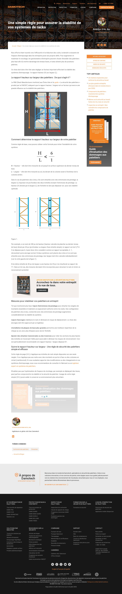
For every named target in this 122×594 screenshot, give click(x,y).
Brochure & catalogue (35, 540)
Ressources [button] (66, 3)
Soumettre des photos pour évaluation (81, 543)
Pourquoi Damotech (57, 534)
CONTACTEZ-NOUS (106, 7)
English (54, 569)
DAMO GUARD (33, 511)
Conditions (105, 582)
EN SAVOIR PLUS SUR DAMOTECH (55, 484)
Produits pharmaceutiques (14, 550)
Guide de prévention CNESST (37, 559)
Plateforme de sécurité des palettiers (103, 508)
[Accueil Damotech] (16, 7)
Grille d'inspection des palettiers (35, 545)
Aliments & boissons (12, 537)
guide (57, 82)
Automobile (10, 546)
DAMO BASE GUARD (35, 514)
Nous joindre (99, 531)
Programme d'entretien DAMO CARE (60, 513)
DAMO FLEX (10, 512)
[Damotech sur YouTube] (65, 564)
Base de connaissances (80, 536)
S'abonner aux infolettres (102, 542)
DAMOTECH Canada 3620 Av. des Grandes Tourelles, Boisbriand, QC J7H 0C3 (102, 551)
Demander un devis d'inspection (100, 539)
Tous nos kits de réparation (14, 507)
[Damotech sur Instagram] (61, 564)
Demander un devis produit (103, 536)
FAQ (74, 534)
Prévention (34, 449)
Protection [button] (52, 7)
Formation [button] (73, 7)
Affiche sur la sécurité (35, 548)
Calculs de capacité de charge (60, 510)
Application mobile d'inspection (104, 511)
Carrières (82, 3)
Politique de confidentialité (94, 582)
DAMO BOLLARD (34, 518)
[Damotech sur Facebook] (56, 564)
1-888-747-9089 (100, 545)
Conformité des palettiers (20, 449)
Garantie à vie (10, 517)
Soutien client (77, 531)
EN (100, 3)
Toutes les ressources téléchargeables (35, 536)
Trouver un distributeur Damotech (79, 539)
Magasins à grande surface (14, 548)
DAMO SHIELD (33, 516)
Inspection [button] (63, 7)
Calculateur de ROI (34, 553)
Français (61, 569)
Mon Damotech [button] (91, 3)
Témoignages (55, 536)
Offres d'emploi (55, 556)
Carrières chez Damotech (58, 553)
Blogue (59, 3)
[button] (54, 3)
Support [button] (74, 3)
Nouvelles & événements (58, 543)
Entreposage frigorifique (14, 540)
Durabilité (54, 541)
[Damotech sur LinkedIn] (52, 564)
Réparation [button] (41, 7)
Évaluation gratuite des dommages (57, 517)
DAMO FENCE (33, 521)
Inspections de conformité (59, 507)
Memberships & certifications (59, 538)
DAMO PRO (10, 510)
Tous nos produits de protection (35, 508)
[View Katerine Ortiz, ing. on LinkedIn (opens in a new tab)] (13, 437)
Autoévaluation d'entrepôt (36, 550)
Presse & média (55, 545)
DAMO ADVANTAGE (12, 514)
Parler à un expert (100, 534)
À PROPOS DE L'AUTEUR (102, 32)
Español (67, 569)
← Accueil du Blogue (18, 454)
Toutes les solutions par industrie (14, 534)
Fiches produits (33, 542)
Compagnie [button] (92, 7)
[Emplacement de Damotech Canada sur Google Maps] (69, 564)
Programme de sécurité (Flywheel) (36, 556)
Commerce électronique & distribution (14, 543)
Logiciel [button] (83, 7)
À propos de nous (56, 531)
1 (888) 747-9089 (108, 3)
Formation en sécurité (79, 507)
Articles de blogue (34, 533)
